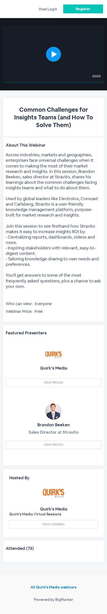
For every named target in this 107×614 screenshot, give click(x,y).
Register (83, 8)
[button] (53, 54)
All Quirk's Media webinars (53, 587)
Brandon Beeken (53, 424)
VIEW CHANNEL (53, 524)
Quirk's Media (53, 368)
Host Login (48, 9)
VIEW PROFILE (53, 383)
